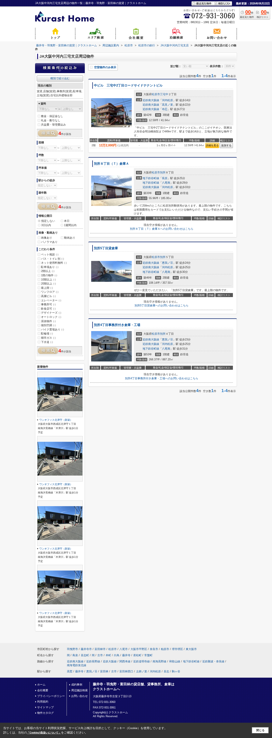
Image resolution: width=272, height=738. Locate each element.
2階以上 (47, 271)
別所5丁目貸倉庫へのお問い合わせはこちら (161, 305)
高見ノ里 (167, 104)
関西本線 (124, 661)
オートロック (51, 317)
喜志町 (85, 655)
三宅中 (164, 94)
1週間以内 (70, 225)
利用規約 (42, 701)
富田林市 (100, 649)
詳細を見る (212, 145)
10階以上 (48, 279)
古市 (100, 655)
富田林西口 (126, 671)
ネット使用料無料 (54, 262)
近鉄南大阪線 (151, 100)
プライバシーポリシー (51, 696)
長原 (164, 178)
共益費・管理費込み (53, 124)
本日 (66, 220)
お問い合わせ (79, 696)
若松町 (137, 655)
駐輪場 (47, 333)
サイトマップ (45, 707)
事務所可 (48, 304)
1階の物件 (49, 275)
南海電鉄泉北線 (76, 665)
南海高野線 (159, 661)
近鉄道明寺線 (141, 661)
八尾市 (123, 649)
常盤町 (148, 655)
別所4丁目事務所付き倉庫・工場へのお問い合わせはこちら (161, 378)
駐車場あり (49, 267)
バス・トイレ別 (52, 258)
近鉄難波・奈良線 (213, 661)
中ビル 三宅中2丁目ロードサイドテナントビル (128, 85)
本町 (108, 655)
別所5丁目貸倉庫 (106, 248)
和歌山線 (174, 661)
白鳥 (116, 655)
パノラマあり (49, 242)
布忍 (164, 109)
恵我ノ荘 (167, 262)
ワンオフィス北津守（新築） (55, 419)
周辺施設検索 (79, 690)
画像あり (46, 237)
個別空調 (48, 325)
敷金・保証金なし (52, 116)
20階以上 (48, 283)
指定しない (48, 220)
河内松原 (167, 100)
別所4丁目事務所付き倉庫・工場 (117, 325)
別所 (163, 172)
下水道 (47, 342)
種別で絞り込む (60, 78)
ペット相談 (49, 254)
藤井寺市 (86, 649)
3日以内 (46, 225)
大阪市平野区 (138, 649)
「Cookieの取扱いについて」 (44, 732)
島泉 (75, 655)
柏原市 (165, 649)
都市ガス (48, 337)
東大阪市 (191, 649)
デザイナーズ (51, 312)
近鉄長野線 (93, 661)
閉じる (260, 730)
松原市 (156, 94)
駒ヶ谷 (176, 671)
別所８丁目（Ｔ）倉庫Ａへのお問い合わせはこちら (161, 228)
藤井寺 (126, 655)
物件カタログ (45, 712)
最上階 (47, 287)
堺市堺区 (177, 649)
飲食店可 (48, 308)
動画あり (69, 237)
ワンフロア (49, 291)
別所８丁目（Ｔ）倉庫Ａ (111, 163)
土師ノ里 (141, 671)
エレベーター (51, 300)
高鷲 (69, 671)
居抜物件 (48, 321)
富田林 (104, 671)
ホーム (41, 684)
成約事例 (76, 684)
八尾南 (166, 182)
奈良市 (154, 649)
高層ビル (48, 296)
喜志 (166, 671)
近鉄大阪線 (110, 661)
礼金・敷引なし (50, 120)
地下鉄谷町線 (151, 178)
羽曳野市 (72, 649)
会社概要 (42, 690)
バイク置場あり (52, 329)
